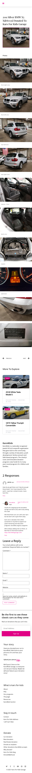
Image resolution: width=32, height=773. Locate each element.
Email (5, 580)
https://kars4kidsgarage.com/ (13, 532)
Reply (4, 495)
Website (5, 587)
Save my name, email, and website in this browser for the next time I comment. (15, 597)
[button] (3, 3)
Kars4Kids (12, 502)
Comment (6, 550)
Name (5, 573)
